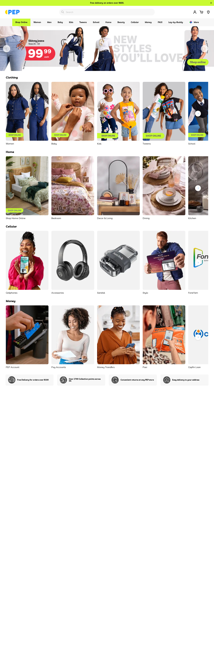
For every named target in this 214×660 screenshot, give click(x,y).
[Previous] (6, 48)
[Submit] (62, 12)
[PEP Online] (12, 12)
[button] (201, 12)
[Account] (194, 12)
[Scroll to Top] (208, 644)
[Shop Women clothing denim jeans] (107, 48)
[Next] (204, 48)
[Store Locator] (208, 12)
